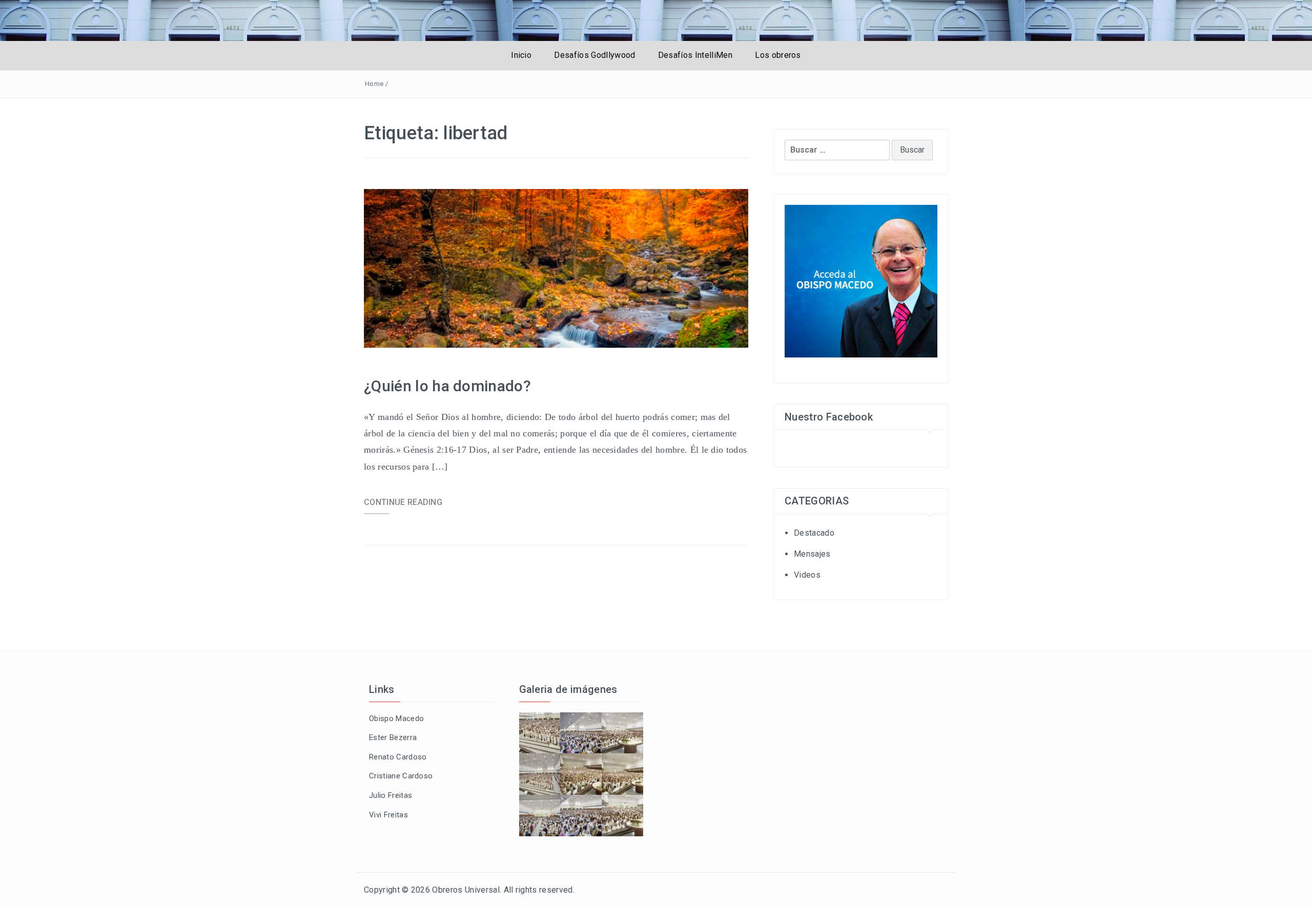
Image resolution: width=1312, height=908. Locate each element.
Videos (807, 575)
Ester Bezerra (393, 737)
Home (374, 84)
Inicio (521, 55)
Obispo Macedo (396, 718)
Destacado (814, 533)
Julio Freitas (390, 795)
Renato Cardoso (397, 757)
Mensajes (812, 554)
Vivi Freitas (388, 814)
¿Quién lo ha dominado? (447, 386)
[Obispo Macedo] (861, 281)
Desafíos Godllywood (594, 55)
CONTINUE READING (403, 502)
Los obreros (778, 55)
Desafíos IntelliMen (695, 55)
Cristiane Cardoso (401, 775)
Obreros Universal (465, 890)
